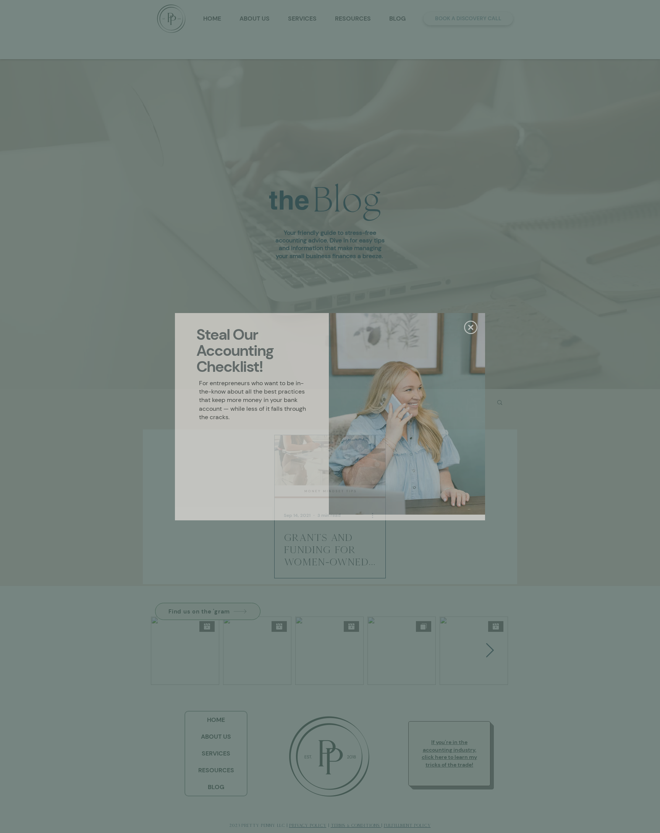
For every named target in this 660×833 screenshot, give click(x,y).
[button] (470, 327)
